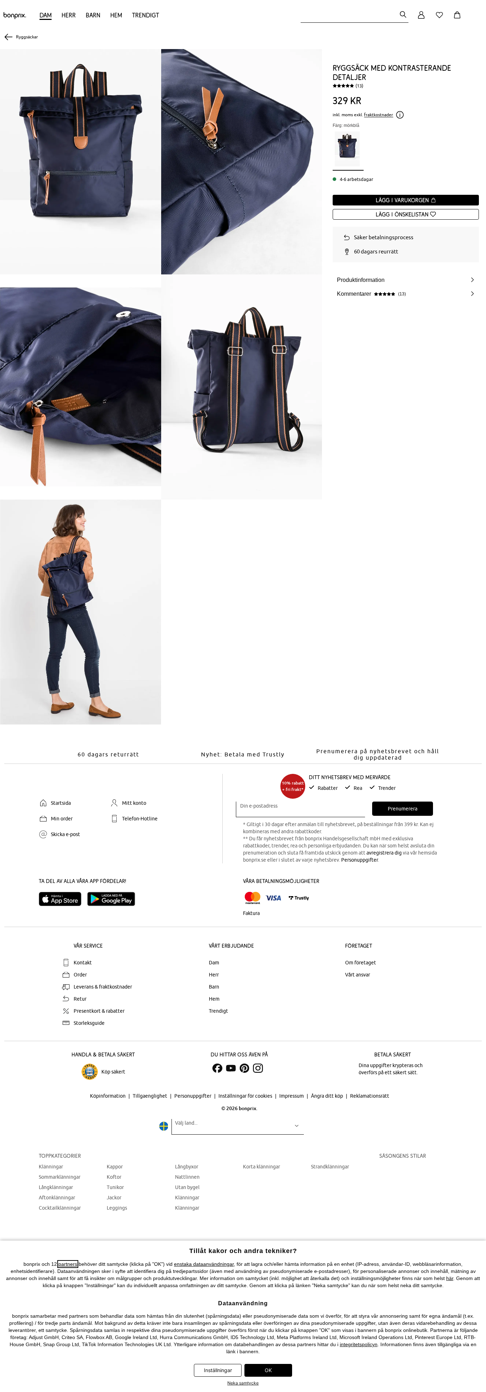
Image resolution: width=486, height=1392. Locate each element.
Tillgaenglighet (150, 1096)
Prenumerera (402, 809)
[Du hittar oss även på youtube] (231, 1068)
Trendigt (145, 15)
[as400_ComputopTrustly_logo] (298, 898)
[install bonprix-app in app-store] (63, 899)
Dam (45, 15)
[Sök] (403, 15)
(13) (359, 86)
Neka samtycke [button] (243, 1383)
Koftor (114, 1177)
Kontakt (83, 962)
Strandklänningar (330, 1166)
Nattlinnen (187, 1177)
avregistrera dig (384, 853)
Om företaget (360, 962)
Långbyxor (186, 1166)
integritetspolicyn (358, 1344)
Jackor (114, 1197)
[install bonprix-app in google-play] (114, 899)
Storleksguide (89, 1023)
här (449, 1278)
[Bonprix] (15, 17)
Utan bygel (187, 1187)
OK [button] (268, 1370)
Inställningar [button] (218, 1370)
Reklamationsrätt (369, 1096)
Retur (80, 999)
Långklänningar (56, 1187)
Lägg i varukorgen (403, 200)
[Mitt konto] (421, 19)
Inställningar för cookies (245, 1096)
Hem (116, 15)
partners (67, 1264)
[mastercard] (252, 898)
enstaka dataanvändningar (204, 1264)
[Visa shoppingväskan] (458, 19)
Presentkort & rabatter (99, 1011)
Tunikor (115, 1187)
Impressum (292, 1096)
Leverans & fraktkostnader (103, 987)
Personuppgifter (359, 860)
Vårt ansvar (357, 975)
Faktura (251, 913)
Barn (93, 15)
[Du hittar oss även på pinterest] (244, 1068)
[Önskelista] (441, 19)
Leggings (117, 1208)
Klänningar (51, 1166)
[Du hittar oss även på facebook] (217, 1068)
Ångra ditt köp (327, 1096)
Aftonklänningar (57, 1197)
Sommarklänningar (59, 1177)
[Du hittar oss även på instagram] (258, 1068)
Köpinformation (108, 1096)
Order (80, 975)
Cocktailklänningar (60, 1208)
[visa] (273, 898)
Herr (69, 15)
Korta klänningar (261, 1166)
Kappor (115, 1166)
